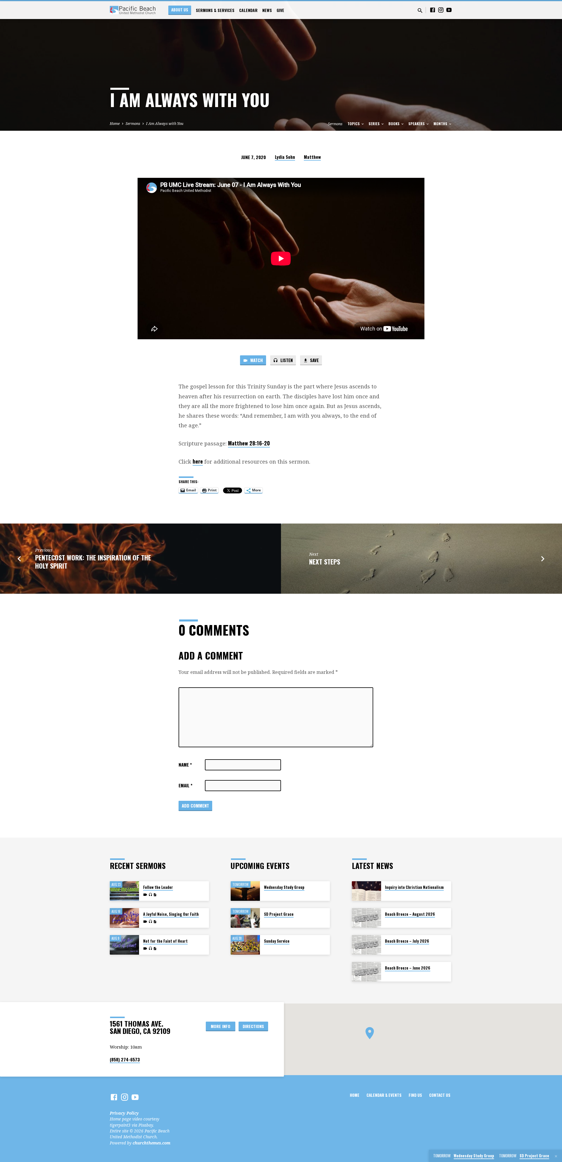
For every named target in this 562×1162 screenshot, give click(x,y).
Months (441, 123)
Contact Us (439, 1095)
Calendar (248, 10)
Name (185, 764)
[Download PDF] (155, 894)
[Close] (556, 1156)
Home (115, 123)
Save (314, 360)
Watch (256, 360)
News (267, 10)
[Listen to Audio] (150, 894)
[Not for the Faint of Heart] (124, 945)
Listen (286, 360)
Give (280, 10)
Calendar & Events (384, 1095)
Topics (354, 123)
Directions (253, 1026)
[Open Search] (420, 10)
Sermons (133, 123)
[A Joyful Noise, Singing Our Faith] (124, 918)
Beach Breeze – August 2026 (410, 914)
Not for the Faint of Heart (165, 941)
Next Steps (324, 561)
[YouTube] (449, 10)
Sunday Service (276, 941)
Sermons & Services (215, 10)
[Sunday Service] (245, 945)
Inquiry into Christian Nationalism (414, 887)
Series (375, 123)
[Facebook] (432, 10)
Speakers (417, 123)
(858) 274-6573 (125, 1059)
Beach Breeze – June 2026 (407, 968)
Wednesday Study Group (284, 887)
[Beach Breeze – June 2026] (366, 972)
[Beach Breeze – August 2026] (366, 918)
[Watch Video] (145, 894)
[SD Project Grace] (245, 918)
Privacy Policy (124, 1113)
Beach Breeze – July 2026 (407, 941)
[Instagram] (441, 10)
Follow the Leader (158, 887)
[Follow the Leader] (124, 891)
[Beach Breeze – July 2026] (366, 945)
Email (185, 785)
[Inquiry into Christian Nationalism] (366, 891)
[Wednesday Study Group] (245, 891)
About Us (179, 10)
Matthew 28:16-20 (249, 443)
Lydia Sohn (285, 157)
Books (394, 123)
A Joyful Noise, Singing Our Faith (171, 914)
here (198, 461)
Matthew (312, 157)
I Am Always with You (164, 123)
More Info (220, 1026)
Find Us (415, 1095)
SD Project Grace (279, 914)
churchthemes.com (151, 1143)
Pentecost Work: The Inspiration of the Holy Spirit (93, 561)
